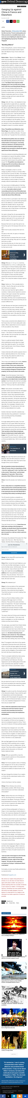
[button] (14, 545)
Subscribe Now (14, 552)
